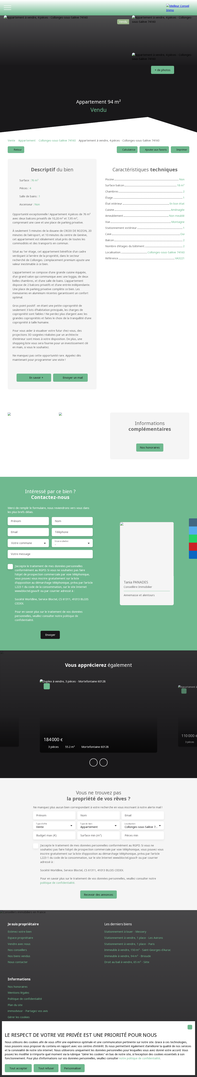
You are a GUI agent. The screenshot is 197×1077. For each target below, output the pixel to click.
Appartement (27, 140)
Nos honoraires (18, 986)
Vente (11, 140)
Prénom (16, 521)
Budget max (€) (46, 835)
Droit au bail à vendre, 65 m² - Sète (126, 962)
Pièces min (131, 835)
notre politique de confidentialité (139, 1058)
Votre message (20, 554)
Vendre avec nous (19, 944)
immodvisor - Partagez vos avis (28, 1011)
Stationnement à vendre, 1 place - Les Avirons (133, 938)
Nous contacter (18, 962)
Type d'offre (41, 823)
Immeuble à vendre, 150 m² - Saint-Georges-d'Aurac (137, 950)
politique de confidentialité (57, 883)
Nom (58, 521)
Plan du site (15, 1005)
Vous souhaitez (61, 541)
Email (14, 532)
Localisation (129, 823)
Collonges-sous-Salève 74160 (57, 140)
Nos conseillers (17, 950)
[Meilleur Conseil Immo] (179, 7)
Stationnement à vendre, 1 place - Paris (129, 944)
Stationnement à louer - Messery (125, 931)
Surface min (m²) (91, 835)
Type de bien (86, 823)
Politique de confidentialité (25, 999)
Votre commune (21, 543)
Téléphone (61, 532)
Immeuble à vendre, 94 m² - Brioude (127, 956)
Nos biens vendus (19, 956)
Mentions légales (18, 992)
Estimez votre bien (20, 931)
